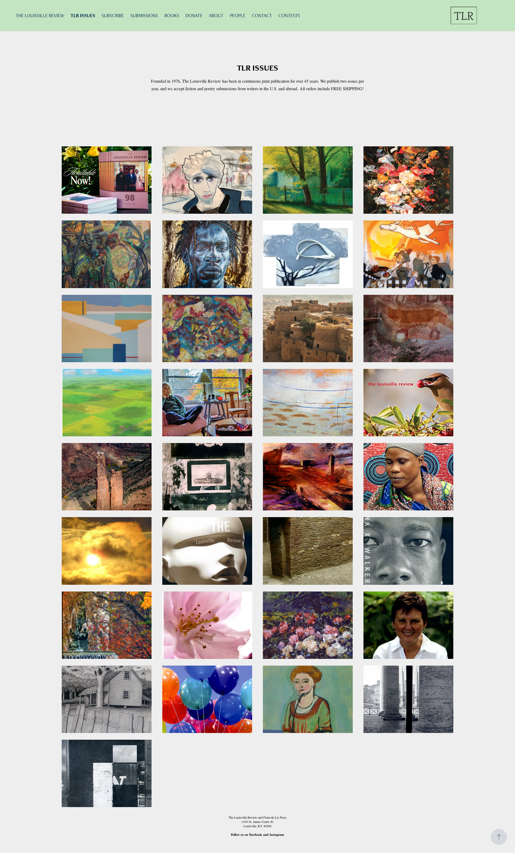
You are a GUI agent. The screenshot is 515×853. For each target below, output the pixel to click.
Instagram (277, 834)
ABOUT (216, 15)
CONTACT (262, 15)
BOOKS (171, 15)
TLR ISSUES (83, 15)
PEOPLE (237, 15)
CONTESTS (289, 15)
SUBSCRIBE (113, 15)
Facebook (255, 834)
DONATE (194, 15)
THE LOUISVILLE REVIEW (40, 15)
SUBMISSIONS (144, 15)
